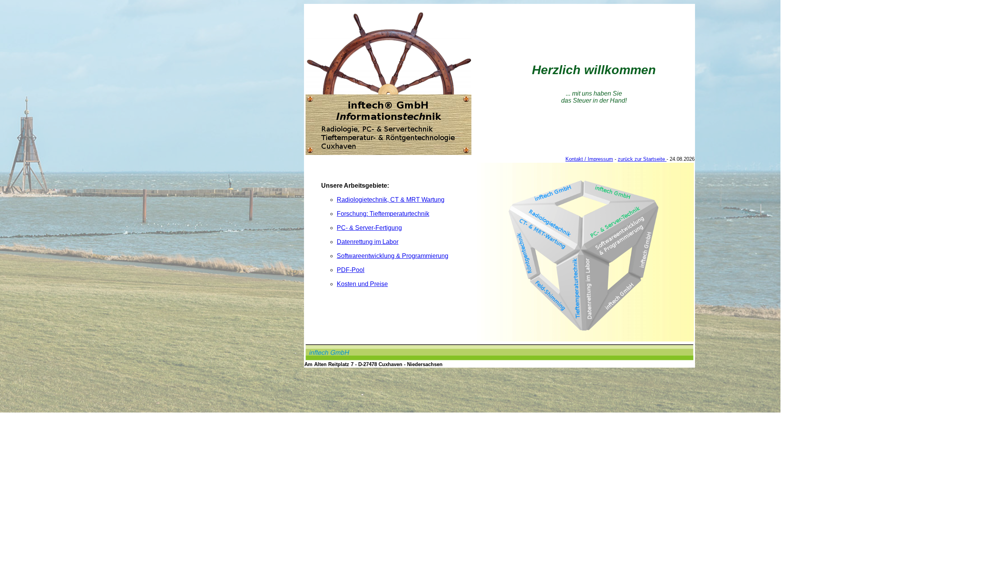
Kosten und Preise (362, 284)
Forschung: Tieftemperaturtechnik (383, 213)
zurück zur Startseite (642, 159)
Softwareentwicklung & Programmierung (392, 256)
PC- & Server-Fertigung (369, 227)
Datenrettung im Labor (367, 241)
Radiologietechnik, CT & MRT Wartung (390, 199)
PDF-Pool (350, 270)
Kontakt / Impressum (589, 159)
